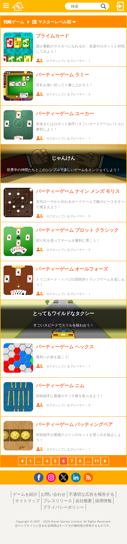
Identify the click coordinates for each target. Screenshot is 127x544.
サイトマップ (27, 500)
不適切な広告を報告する (91, 494)
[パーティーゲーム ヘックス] (18, 358)
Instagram (52, 477)
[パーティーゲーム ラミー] (18, 86)
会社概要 (83, 500)
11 (96, 461)
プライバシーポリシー (63, 507)
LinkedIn (77, 477)
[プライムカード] (18, 47)
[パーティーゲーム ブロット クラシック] (18, 241)
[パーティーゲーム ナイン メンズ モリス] (18, 202)
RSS (89, 477)
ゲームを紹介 (25, 494)
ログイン (120, 6)
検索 (102, 6)
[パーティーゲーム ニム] (18, 397)
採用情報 (103, 500)
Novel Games (18, 6)
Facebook (40, 476)
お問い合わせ (53, 494)
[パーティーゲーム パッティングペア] (18, 435)
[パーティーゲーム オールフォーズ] (18, 280)
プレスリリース (57, 500)
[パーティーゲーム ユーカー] (18, 125)
